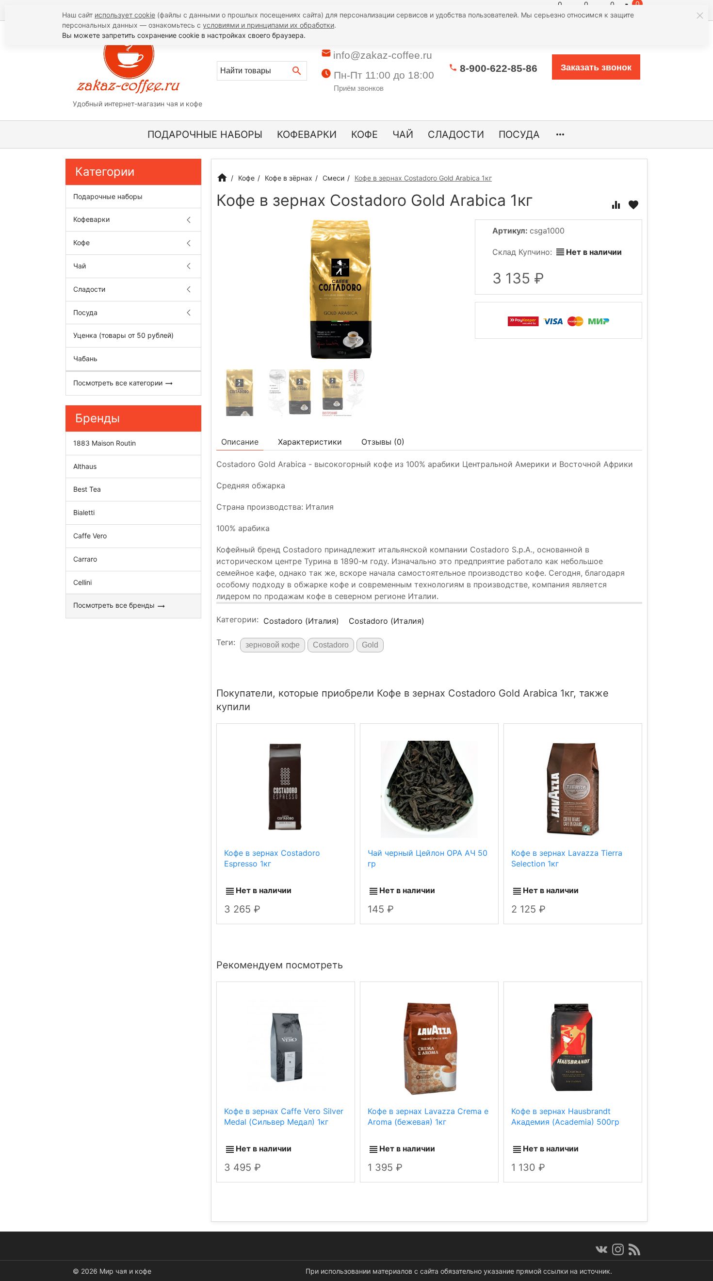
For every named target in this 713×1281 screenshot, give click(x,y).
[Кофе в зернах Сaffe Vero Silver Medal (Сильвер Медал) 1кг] (285, 1047)
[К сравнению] (616, 205)
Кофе (364, 134)
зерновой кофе (272, 645)
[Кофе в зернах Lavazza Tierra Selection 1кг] (572, 788)
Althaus (85, 466)
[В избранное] (633, 205)
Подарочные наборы (204, 134)
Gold (370, 645)
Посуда (519, 134)
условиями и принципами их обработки (268, 25)
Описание (240, 442)
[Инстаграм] (618, 1249)
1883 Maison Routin (104, 443)
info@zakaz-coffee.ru (382, 55)
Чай (402, 134)
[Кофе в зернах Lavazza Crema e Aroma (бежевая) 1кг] (429, 1047)
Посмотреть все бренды (115, 605)
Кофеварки (307, 134)
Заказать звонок (596, 67)
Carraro (85, 559)
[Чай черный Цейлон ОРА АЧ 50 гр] (429, 788)
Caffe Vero (90, 536)
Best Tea (87, 489)
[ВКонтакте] (601, 1249)
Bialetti (84, 512)
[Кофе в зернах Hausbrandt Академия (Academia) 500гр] (572, 1047)
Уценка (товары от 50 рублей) (123, 335)
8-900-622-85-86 (498, 68)
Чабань (85, 358)
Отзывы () (383, 442)
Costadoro (331, 645)
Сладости (456, 134)
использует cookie (125, 15)
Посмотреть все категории (118, 383)
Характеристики (310, 442)
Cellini (82, 582)
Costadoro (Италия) (301, 621)
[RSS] (634, 1249)
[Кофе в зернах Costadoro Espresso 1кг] (285, 788)
